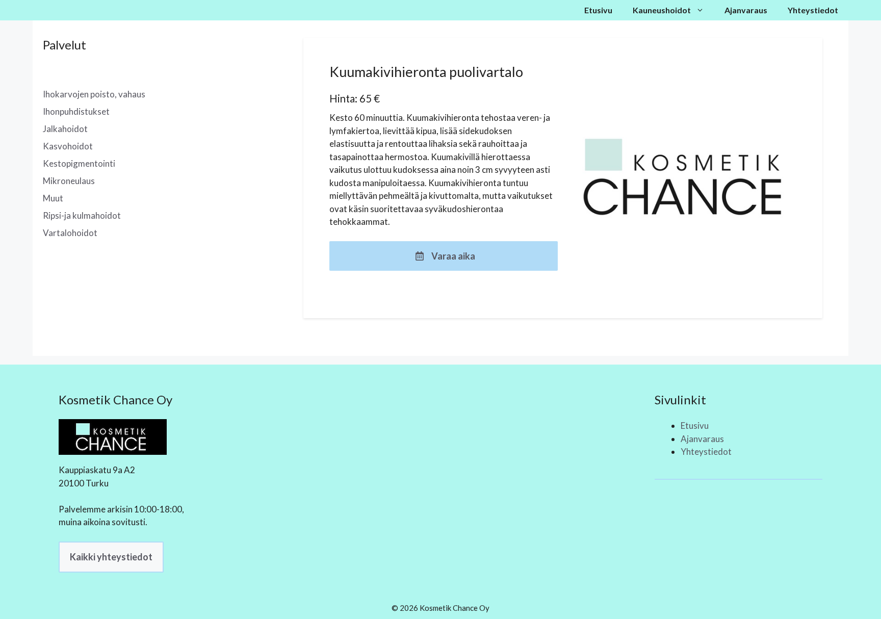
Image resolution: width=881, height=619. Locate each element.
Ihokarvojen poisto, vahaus (94, 94)
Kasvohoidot (68, 146)
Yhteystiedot (813, 10)
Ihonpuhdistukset (76, 111)
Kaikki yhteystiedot (111, 556)
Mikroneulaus (69, 180)
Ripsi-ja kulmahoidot (82, 215)
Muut (53, 198)
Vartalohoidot (70, 232)
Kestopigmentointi (79, 163)
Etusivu (598, 10)
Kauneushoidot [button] (662, 10)
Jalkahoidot (65, 128)
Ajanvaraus (745, 10)
